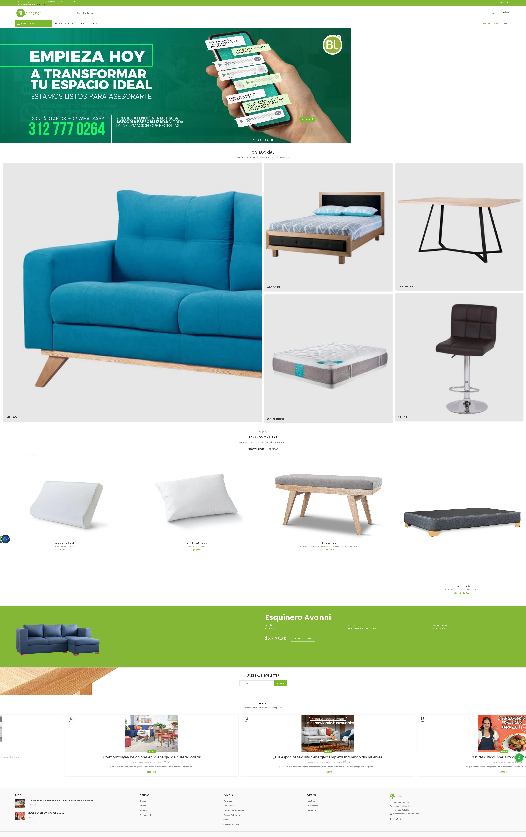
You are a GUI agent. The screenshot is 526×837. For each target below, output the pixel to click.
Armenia (143, 810)
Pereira (143, 801)
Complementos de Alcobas (329, 546)
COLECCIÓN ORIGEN (489, 24)
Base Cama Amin (461, 586)
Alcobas (303, 546)
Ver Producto (303, 638)
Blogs (87, 751)
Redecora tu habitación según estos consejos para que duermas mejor (439, 757)
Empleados (311, 810)
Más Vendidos (61, 546)
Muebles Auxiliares (350, 546)
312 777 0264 (42, 4)
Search (493, 13)
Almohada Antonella (64, 543)
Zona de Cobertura (231, 815)
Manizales (144, 805)
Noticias (226, 820)
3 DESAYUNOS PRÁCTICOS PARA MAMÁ (263, 757)
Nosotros (311, 801)
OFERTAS (507, 24)
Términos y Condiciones (233, 810)
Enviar (280, 683)
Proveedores (312, 805)
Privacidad (227, 801)
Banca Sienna (329, 543)
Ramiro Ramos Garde (264, 762)
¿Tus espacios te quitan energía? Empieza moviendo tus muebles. (87, 757)
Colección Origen (463, 589)
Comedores (313, 546)
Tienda (71, 546)
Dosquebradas (146, 815)
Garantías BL (228, 805)
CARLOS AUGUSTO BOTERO (88, 762)
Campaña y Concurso (232, 824)
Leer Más (86, 772)
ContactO (504, 3)
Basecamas (450, 589)
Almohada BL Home (197, 543)
